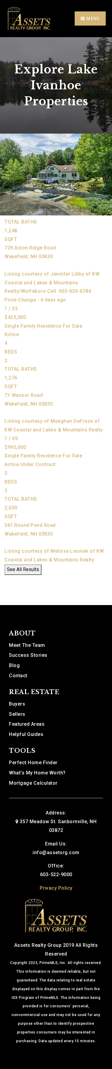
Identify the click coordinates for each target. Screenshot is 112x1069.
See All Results (23, 569)
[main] (56, 321)
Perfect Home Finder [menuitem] (33, 762)
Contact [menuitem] (18, 675)
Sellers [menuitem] (17, 714)
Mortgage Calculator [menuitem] (33, 783)
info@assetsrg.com (56, 852)
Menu (92, 18)
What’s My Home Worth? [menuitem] (37, 773)
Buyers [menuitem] (17, 704)
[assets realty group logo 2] (29, 18)
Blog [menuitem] (14, 665)
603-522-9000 (56, 874)
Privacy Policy (56, 888)
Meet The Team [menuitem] (27, 645)
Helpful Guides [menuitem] (26, 734)
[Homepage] (56, 915)
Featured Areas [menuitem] (27, 724)
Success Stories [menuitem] (28, 655)
